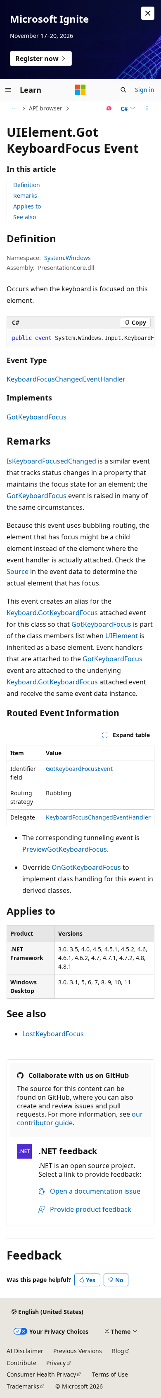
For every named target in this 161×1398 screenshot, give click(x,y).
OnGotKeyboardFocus (86, 867)
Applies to (27, 206)
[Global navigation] (8, 89)
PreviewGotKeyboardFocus (64, 849)
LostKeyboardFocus (53, 1033)
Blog (118, 1351)
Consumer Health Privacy (41, 1374)
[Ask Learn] (109, 108)
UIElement (121, 635)
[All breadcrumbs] (14, 108)
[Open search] (123, 89)
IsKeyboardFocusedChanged (51, 461)
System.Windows (67, 258)
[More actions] (147, 108)
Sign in (144, 90)
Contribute (21, 1363)
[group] (80, 338)
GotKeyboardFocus (36, 417)
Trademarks (23, 1386)
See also (24, 217)
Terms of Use (110, 1374)
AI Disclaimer (25, 1351)
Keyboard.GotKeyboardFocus (52, 612)
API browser (45, 108)
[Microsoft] (80, 89)
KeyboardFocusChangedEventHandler (66, 379)
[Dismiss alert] (147, 13)
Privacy (56, 1363)
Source (17, 571)
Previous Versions (77, 1351)
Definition (26, 185)
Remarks (25, 195)
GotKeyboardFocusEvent (79, 769)
